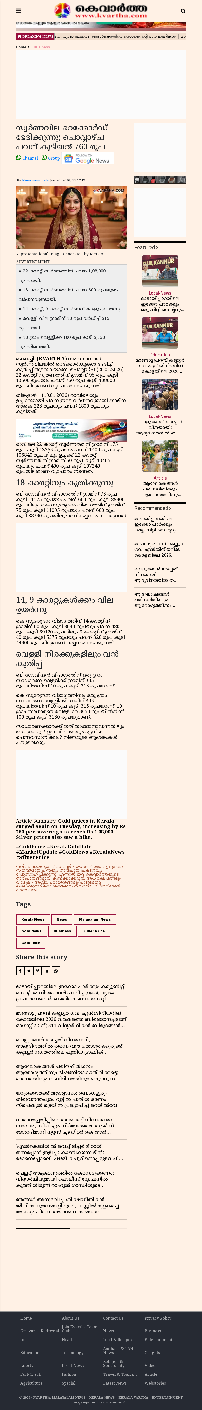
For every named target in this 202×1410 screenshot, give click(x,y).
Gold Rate (30, 943)
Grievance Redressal (39, 1331)
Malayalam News (95, 919)
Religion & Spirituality (114, 1363)
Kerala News (33, 919)
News (62, 919)
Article (151, 1374)
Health (68, 1340)
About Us (70, 1318)
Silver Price (94, 931)
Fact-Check (30, 1374)
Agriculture (31, 1383)
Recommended (151, 508)
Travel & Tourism (120, 1374)
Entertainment (158, 1340)
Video (150, 1365)
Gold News (31, 931)
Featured (144, 247)
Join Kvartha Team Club (79, 1329)
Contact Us (113, 1318)
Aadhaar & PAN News (118, 1351)
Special (68, 1383)
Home (21, 47)
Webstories (155, 1383)
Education (29, 1353)
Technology (73, 1353)
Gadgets (152, 1353)
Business (42, 47)
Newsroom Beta (35, 181)
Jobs (24, 1340)
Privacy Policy (158, 1318)
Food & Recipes (117, 1340)
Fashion (69, 1374)
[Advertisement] (101, 84)
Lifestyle (28, 1365)
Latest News (115, 1383)
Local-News (73, 1365)
